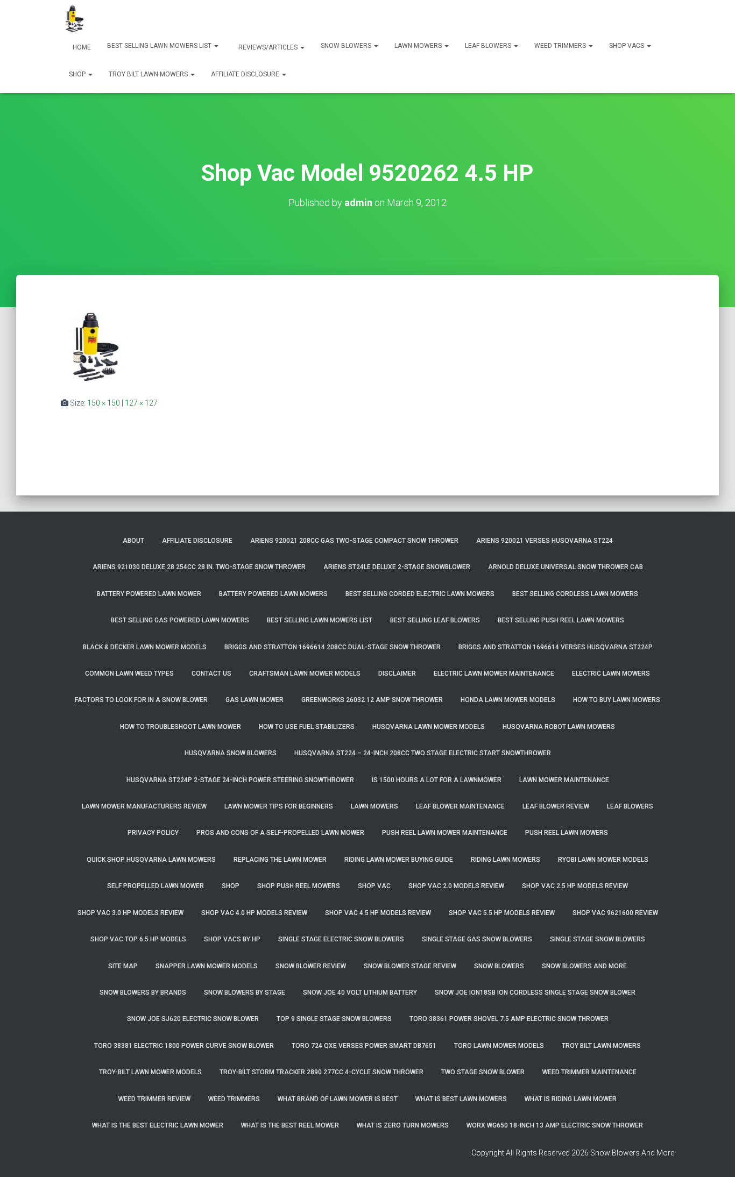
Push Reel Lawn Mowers (566, 832)
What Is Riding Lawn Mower (571, 1099)
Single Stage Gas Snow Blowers (477, 939)
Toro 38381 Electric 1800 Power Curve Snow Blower (184, 1046)
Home (81, 47)
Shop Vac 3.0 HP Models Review (130, 913)
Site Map (123, 966)
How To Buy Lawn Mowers (616, 700)
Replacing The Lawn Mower (280, 859)
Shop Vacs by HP (232, 939)
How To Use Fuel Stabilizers (307, 727)
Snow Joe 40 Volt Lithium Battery (360, 992)
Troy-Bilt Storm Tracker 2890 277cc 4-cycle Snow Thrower (321, 1072)
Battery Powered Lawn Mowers (273, 594)
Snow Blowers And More (584, 966)
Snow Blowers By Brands (143, 992)
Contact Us (211, 673)
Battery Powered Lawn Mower (149, 594)
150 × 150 (103, 403)
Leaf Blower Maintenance (460, 806)
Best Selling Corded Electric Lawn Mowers (419, 594)
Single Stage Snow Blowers (597, 939)
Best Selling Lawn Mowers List (160, 45)
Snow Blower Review (310, 966)
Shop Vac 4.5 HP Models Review (378, 913)
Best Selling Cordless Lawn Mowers (575, 594)
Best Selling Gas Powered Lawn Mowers (180, 620)
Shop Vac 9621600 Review (615, 913)
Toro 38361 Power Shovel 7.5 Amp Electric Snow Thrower (509, 1019)
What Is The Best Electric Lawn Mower (157, 1125)
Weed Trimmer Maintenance (589, 1072)
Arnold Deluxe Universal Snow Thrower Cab (565, 567)
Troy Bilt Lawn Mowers (149, 74)
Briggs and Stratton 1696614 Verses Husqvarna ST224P (555, 647)
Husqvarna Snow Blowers (231, 753)
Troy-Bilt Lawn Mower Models (150, 1072)
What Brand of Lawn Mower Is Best (338, 1099)
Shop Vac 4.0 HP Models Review (254, 913)
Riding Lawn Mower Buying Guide (398, 859)
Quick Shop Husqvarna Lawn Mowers (151, 859)
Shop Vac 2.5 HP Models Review (575, 886)
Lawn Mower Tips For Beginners (278, 806)
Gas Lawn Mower (254, 700)
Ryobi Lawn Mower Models (603, 859)
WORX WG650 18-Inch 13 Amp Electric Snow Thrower (555, 1125)
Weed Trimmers (561, 45)
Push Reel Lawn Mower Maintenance (444, 832)
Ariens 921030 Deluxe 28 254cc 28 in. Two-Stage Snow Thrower (199, 567)
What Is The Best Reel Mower (290, 1125)
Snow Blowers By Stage (244, 992)
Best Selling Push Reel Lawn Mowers (561, 620)
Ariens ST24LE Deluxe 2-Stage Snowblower (396, 567)
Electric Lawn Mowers (611, 673)
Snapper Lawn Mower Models (207, 966)
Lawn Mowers (418, 45)
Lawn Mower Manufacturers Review (144, 806)
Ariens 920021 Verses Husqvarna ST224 (544, 540)
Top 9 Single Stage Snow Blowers (334, 1019)
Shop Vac (374, 886)
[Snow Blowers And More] (74, 18)
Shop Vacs (627, 45)
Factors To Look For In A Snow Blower (141, 700)
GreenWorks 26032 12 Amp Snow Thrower (372, 700)
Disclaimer (397, 673)
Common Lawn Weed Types (129, 673)
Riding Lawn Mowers (505, 859)
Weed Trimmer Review (154, 1099)
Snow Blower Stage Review (410, 966)
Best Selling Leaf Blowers (435, 620)
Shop (78, 74)
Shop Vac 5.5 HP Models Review (502, 913)
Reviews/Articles (268, 47)
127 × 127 (141, 403)
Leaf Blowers (489, 45)
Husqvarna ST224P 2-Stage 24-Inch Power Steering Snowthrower (240, 780)
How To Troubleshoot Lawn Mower (180, 727)
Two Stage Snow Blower (483, 1072)
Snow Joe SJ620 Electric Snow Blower (193, 1019)
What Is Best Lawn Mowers (461, 1099)
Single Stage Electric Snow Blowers (341, 939)
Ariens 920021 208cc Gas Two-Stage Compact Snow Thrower (354, 540)
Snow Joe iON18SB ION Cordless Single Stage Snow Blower (535, 992)
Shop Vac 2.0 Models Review (456, 886)
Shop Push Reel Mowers (298, 886)
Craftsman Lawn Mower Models (305, 673)
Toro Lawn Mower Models (499, 1046)
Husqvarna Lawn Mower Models (428, 727)
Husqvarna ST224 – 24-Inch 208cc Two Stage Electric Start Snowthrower (422, 753)
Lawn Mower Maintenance (564, 780)
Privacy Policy (153, 832)
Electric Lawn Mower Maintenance (494, 673)
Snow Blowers (347, 45)
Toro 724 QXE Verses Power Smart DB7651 (364, 1046)
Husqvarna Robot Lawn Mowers (559, 727)
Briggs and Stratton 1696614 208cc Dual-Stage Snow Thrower (332, 647)
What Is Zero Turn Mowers (403, 1125)
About (133, 540)
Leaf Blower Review (555, 806)
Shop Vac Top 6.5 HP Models (138, 939)
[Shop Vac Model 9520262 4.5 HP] (95, 346)
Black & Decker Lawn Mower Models (145, 647)
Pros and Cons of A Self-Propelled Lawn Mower (280, 832)
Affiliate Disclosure (246, 74)
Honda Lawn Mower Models (508, 700)
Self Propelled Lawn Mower (155, 886)
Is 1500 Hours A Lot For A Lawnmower (436, 780)
